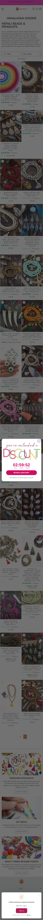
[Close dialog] (39, 441)
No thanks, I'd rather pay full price (21, 478)
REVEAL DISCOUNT (21, 473)
